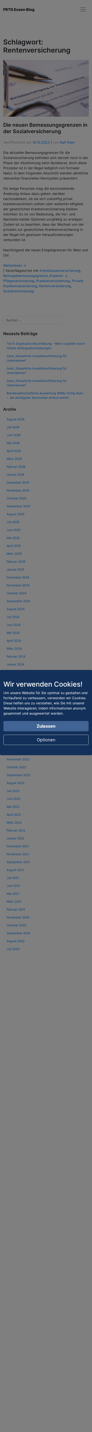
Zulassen (46, 726)
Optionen (46, 739)
